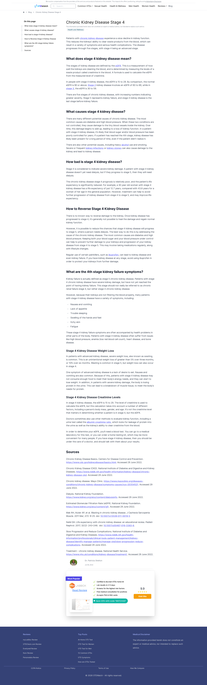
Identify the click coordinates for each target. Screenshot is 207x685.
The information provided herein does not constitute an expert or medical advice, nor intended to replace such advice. (158, 644)
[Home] (23, 12)
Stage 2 (92, 85)
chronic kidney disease (92, 38)
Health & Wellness (118, 6)
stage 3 (70, 88)
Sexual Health (100, 6)
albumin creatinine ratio (99, 422)
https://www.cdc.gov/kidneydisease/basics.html (91, 462)
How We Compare (137, 668)
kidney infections (95, 148)
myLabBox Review (30, 640)
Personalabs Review (31, 657)
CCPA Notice (36, 668)
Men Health (134, 6)
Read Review (79, 590)
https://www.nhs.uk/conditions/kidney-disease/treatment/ (96, 554)
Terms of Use (103, 668)
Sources (27, 50)
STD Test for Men (85, 649)
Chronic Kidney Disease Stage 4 (48, 12)
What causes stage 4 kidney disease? (39, 30)
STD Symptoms (84, 657)
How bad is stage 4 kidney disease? (38, 34)
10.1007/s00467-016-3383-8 (119, 525)
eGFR (118, 65)
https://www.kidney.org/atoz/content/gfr (87, 506)
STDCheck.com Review (32, 644)
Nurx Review (28, 653)
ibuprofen (114, 254)
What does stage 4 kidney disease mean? (40, 26)
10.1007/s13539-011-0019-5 (115, 516)
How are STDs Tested (86, 662)
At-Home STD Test (85, 640)
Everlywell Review (30, 649)
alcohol (125, 145)
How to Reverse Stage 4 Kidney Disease (40, 39)
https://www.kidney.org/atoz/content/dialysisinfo (91, 497)
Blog (170, 6)
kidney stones (114, 148)
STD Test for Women (86, 644)
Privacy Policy (69, 668)
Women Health (148, 6)
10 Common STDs (85, 653)
